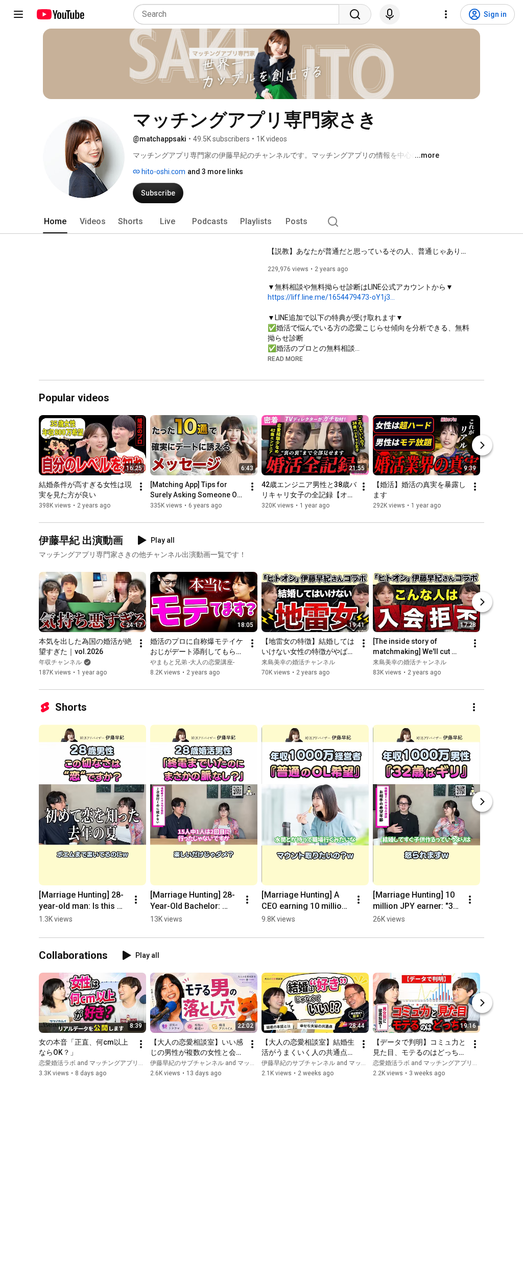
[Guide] (18, 14)
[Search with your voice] (389, 14)
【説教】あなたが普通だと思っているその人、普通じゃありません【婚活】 (370, 251)
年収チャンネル (60, 662)
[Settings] (446, 14)
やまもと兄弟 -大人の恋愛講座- (192, 662)
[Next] (482, 445)
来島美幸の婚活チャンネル (298, 662)
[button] (285, 358)
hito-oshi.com (162, 171)
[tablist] (261, 221)
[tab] (55, 221)
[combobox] (239, 14)
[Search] (355, 14)
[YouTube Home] (60, 14)
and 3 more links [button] (215, 171)
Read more (285, 359)
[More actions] (141, 486)
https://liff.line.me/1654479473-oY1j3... (331, 297)
